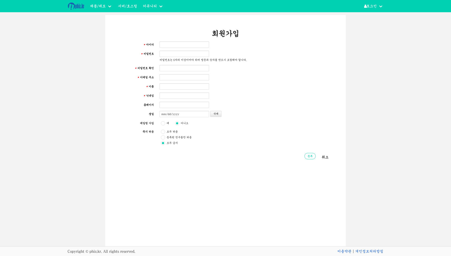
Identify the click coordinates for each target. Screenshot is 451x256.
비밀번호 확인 (144, 68)
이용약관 (344, 251)
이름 (150, 86)
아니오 (184, 123)
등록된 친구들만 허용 (179, 137)
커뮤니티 (150, 6)
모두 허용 (172, 131)
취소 (325, 157)
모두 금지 (172, 143)
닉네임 (149, 95)
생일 (151, 114)
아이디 (149, 44)
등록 (310, 156)
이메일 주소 (145, 77)
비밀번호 (147, 53)
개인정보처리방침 (369, 251)
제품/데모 (98, 6)
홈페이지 (149, 105)
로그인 (371, 6)
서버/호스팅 (127, 6)
